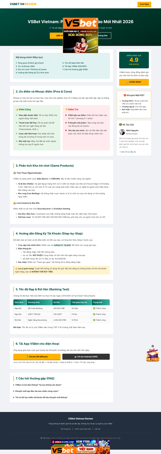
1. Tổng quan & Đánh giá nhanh (30, 63)
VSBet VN (23, 4)
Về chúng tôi (66, 429)
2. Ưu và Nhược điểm (25, 66)
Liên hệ (97, 429)
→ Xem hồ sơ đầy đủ (127, 152)
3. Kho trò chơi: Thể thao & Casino (31, 69)
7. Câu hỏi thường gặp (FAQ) (75, 69)
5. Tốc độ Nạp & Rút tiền (73, 63)
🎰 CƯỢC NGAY (134, 82)
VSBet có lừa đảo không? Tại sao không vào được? (38, 385)
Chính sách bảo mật (83, 429)
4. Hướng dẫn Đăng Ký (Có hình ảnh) (32, 72)
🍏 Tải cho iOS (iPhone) (37, 356)
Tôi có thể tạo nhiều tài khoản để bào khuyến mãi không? (41, 397)
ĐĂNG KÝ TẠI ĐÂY (62, 245)
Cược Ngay (144, 4)
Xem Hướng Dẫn (99, 35)
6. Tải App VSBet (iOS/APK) (74, 66)
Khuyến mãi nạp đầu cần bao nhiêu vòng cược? (36, 391)
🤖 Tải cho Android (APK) (86, 356)
